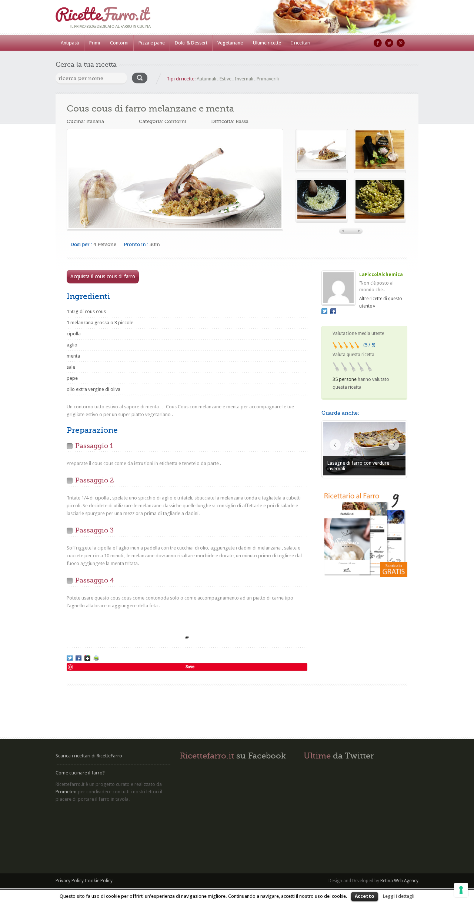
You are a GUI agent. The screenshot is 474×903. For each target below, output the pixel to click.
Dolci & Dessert (191, 43)
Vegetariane (230, 43)
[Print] (96, 658)
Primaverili (268, 79)
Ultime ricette (267, 43)
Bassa (242, 121)
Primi (94, 43)
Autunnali (206, 79)
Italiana (95, 121)
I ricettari (300, 43)
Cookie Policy (99, 880)
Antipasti (70, 43)
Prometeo (66, 791)
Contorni (119, 43)
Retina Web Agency (399, 880)
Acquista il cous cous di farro (102, 276)
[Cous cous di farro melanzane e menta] (175, 179)
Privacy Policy (70, 880)
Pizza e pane (151, 43)
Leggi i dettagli (398, 896)
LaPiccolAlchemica (381, 274)
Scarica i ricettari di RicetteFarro (89, 755)
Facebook (378, 43)
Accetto (364, 896)
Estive (225, 79)
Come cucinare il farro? (80, 773)
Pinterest (401, 43)
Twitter (389, 43)
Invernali (244, 79)
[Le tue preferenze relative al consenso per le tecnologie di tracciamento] (461, 890)
